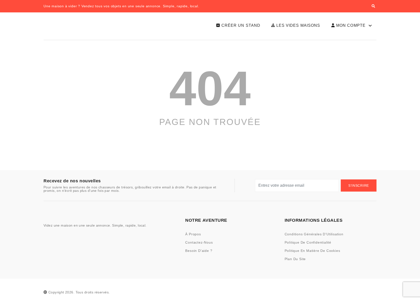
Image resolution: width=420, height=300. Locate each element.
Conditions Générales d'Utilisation (314, 234)
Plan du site (295, 259)
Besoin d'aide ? (198, 251)
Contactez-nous (199, 242)
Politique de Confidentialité (308, 242)
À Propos (193, 234)
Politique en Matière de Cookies (312, 251)
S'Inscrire (358, 185)
